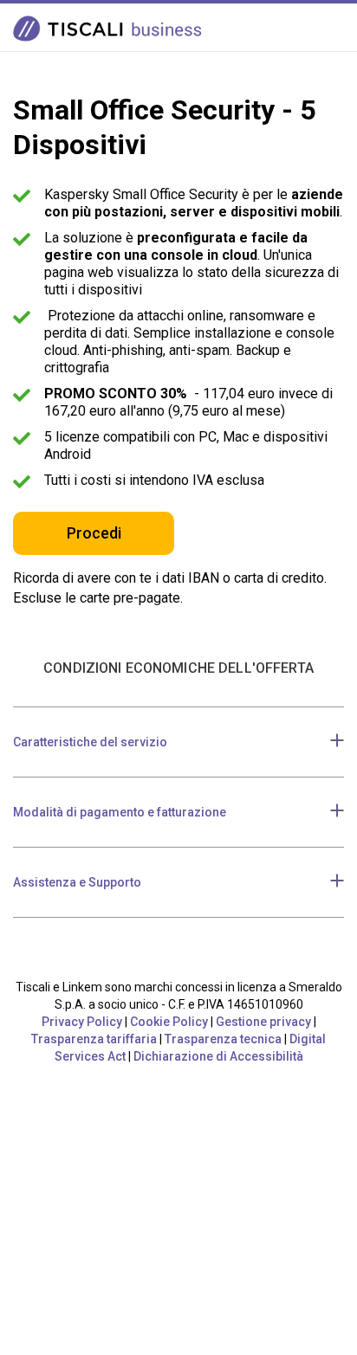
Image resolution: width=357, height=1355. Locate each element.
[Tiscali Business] (110, 28)
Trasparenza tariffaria (94, 1039)
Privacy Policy (82, 1022)
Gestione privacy (263, 1022)
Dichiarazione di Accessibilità (218, 1056)
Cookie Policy (169, 1022)
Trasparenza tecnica (223, 1039)
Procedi (94, 533)
